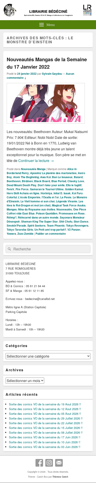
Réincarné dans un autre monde (38, 217)
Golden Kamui (74, 189)
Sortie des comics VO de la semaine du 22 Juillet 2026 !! (46, 423)
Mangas (12, 209)
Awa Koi (45, 177)
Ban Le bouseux (62, 177)
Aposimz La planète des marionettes (53, 173)
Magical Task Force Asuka (69, 205)
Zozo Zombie (25, 234)
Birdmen (27, 181)
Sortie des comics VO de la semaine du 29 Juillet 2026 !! (46, 418)
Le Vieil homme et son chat (38, 201)
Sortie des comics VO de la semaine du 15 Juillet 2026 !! (46, 428)
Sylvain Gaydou (52, 74)
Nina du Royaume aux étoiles (36, 209)
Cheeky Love (75, 181)
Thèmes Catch (60, 476)
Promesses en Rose (72, 213)
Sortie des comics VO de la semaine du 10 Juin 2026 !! (44, 442)
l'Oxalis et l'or (50, 197)
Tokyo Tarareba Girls (20, 229)
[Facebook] (39, 463)
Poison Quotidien (46, 213)
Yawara (11, 234)
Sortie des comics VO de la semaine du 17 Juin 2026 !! (44, 437)
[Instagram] (49, 463)
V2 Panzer (73, 229)
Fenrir (10, 189)
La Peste (65, 197)
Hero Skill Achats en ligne (23, 193)
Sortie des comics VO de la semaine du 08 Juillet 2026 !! (46, 432)
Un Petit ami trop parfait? (50, 229)
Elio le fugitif (73, 185)
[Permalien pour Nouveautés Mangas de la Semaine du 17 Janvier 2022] (46, 125)
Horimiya (46, 193)
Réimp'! (12, 217)
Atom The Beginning (26, 177)
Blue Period (58, 181)
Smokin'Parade (16, 225)
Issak (67, 193)
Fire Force (22, 189)
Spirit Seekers (36, 225)
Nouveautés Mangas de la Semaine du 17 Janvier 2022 (47, 63)
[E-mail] (59, 463)
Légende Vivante (66, 201)
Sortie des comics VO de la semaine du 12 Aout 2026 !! (45, 409)
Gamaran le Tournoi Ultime (47, 189)
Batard (78, 177)
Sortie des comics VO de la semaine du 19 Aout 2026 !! (45, 404)
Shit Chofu (65, 221)
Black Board (42, 181)
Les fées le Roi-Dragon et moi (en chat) (45, 203)
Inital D (58, 193)
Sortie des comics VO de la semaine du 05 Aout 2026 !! (45, 413)
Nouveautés (64, 209)
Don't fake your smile (51, 185)
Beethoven (14, 181)
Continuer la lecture (36, 160)
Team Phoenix (56, 225)
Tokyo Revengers (77, 225)
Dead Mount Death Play (21, 185)
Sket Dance (81, 221)
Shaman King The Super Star (39, 221)
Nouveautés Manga (33, 169)
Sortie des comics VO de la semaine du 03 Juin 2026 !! (44, 447)
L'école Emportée (29, 197)
